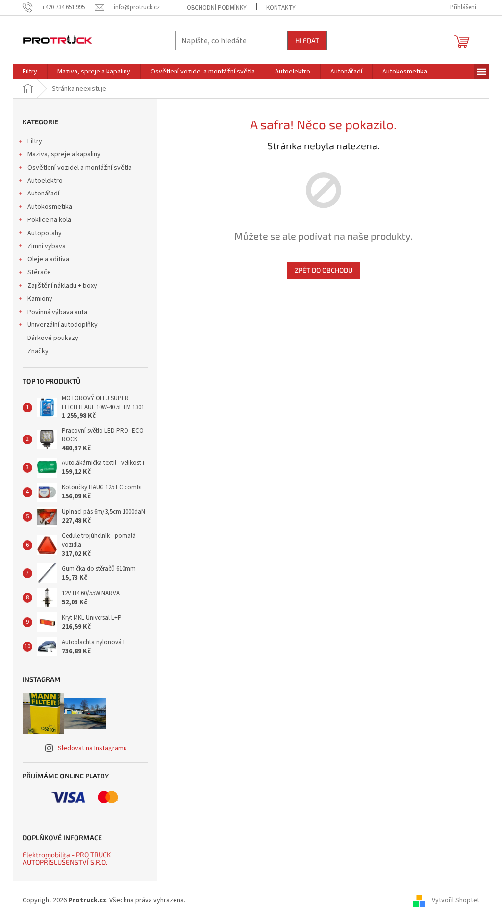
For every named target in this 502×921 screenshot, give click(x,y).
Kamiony (39, 299)
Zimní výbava (46, 246)
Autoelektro (45, 181)
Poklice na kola (49, 220)
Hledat (307, 40)
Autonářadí (43, 193)
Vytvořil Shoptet (455, 900)
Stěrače (39, 272)
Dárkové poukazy (52, 338)
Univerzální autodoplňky (62, 325)
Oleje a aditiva (48, 259)
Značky (38, 351)
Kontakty (281, 7)
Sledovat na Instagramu (92, 748)
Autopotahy (44, 233)
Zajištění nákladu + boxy (62, 286)
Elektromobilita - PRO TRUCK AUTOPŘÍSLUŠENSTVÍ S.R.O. (67, 858)
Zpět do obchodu (323, 270)
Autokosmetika (49, 207)
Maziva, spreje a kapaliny (63, 154)
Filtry (34, 141)
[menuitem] (30, 71)
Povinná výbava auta (57, 312)
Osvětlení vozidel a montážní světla (79, 167)
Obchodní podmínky (217, 7)
